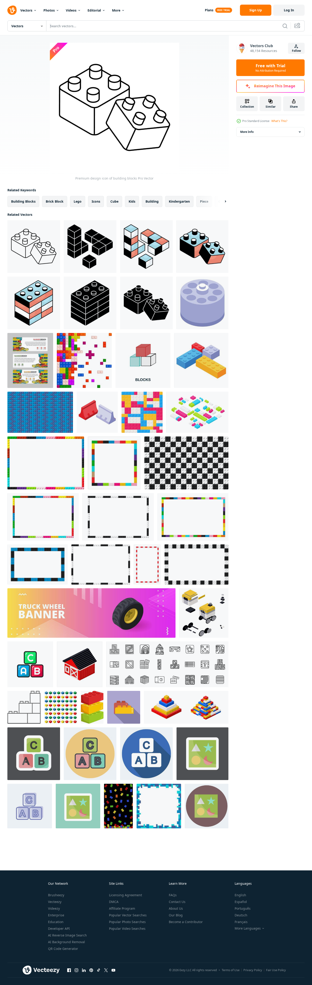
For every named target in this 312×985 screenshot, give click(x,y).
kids (132, 201)
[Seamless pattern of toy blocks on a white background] (60, 707)
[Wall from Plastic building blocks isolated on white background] (84, 360)
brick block (55, 201)
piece (204, 201)
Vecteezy (54, 902)
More (116, 10)
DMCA (113, 902)
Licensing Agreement (125, 895)
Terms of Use (230, 970)
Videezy (54, 908)
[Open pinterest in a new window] (91, 970)
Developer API (59, 928)
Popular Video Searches (127, 928)
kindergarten (179, 201)
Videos (71, 10)
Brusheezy (56, 895)
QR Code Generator (63, 948)
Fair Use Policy (276, 970)
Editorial (94, 10)
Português (243, 908)
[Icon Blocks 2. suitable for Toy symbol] (206, 806)
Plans (209, 10)
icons (96, 201)
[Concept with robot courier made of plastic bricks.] (203, 613)
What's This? (279, 121)
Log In (289, 10)
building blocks (23, 201)
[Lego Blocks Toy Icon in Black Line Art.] (24, 707)
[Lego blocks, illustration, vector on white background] (92, 707)
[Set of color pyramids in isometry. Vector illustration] (186, 707)
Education (56, 922)
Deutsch (241, 915)
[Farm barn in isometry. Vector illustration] (80, 664)
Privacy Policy (252, 970)
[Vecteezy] (12, 10)
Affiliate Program (122, 908)
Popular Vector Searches (128, 915)
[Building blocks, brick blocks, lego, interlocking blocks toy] (146, 303)
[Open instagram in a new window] (76, 970)
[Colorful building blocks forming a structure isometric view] (201, 360)
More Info (247, 132)
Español (241, 902)
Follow (296, 51)
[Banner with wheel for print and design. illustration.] (91, 613)
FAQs (173, 895)
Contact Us (177, 902)
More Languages (248, 928)
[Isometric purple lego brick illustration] (202, 303)
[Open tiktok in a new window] (98, 970)
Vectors (26, 10)
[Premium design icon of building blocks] (33, 246)
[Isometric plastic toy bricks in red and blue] (97, 412)
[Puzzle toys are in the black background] (118, 806)
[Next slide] (221, 201)
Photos (49, 10)
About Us (176, 908)
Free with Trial (270, 68)
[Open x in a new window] (106, 970)
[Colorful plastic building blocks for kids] (123, 707)
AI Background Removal (66, 942)
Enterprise (56, 915)
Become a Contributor (186, 922)
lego (78, 201)
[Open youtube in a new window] (113, 970)
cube (114, 201)
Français (241, 922)
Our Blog (176, 915)
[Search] (285, 26)
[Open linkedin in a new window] (84, 970)
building (152, 201)
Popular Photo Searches (127, 922)
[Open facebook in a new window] (69, 970)
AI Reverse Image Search (67, 935)
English (240, 895)
